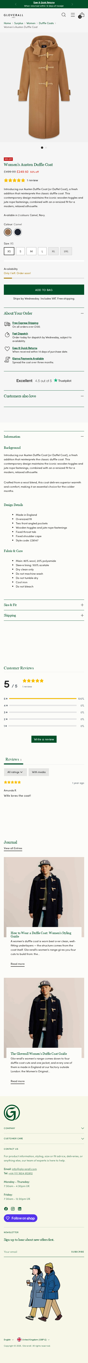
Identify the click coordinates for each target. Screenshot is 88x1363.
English (7, 1339)
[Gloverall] (13, 16)
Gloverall (26, 1345)
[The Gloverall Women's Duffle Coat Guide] (44, 1018)
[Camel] (8, 232)
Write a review (44, 739)
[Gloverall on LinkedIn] (20, 1209)
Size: (8, 243)
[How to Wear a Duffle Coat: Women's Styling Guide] (44, 897)
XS (9, 251)
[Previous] (16, 4)
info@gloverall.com (24, 1169)
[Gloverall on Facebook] (6, 1209)
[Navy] (18, 232)
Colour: (13, 224)
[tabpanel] (44, 795)
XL (53, 251)
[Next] (72, 4)
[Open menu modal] (72, 14)
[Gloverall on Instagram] (13, 1209)
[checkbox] (39, 772)
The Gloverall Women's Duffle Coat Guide (39, 1053)
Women (30, 23)
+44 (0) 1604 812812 (21, 1173)
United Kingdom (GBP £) (34, 1339)
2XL (66, 251)
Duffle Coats (46, 23)
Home (7, 23)
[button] (42, 147)
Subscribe (77, 1251)
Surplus (18, 23)
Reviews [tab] (14, 759)
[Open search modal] (63, 14)
